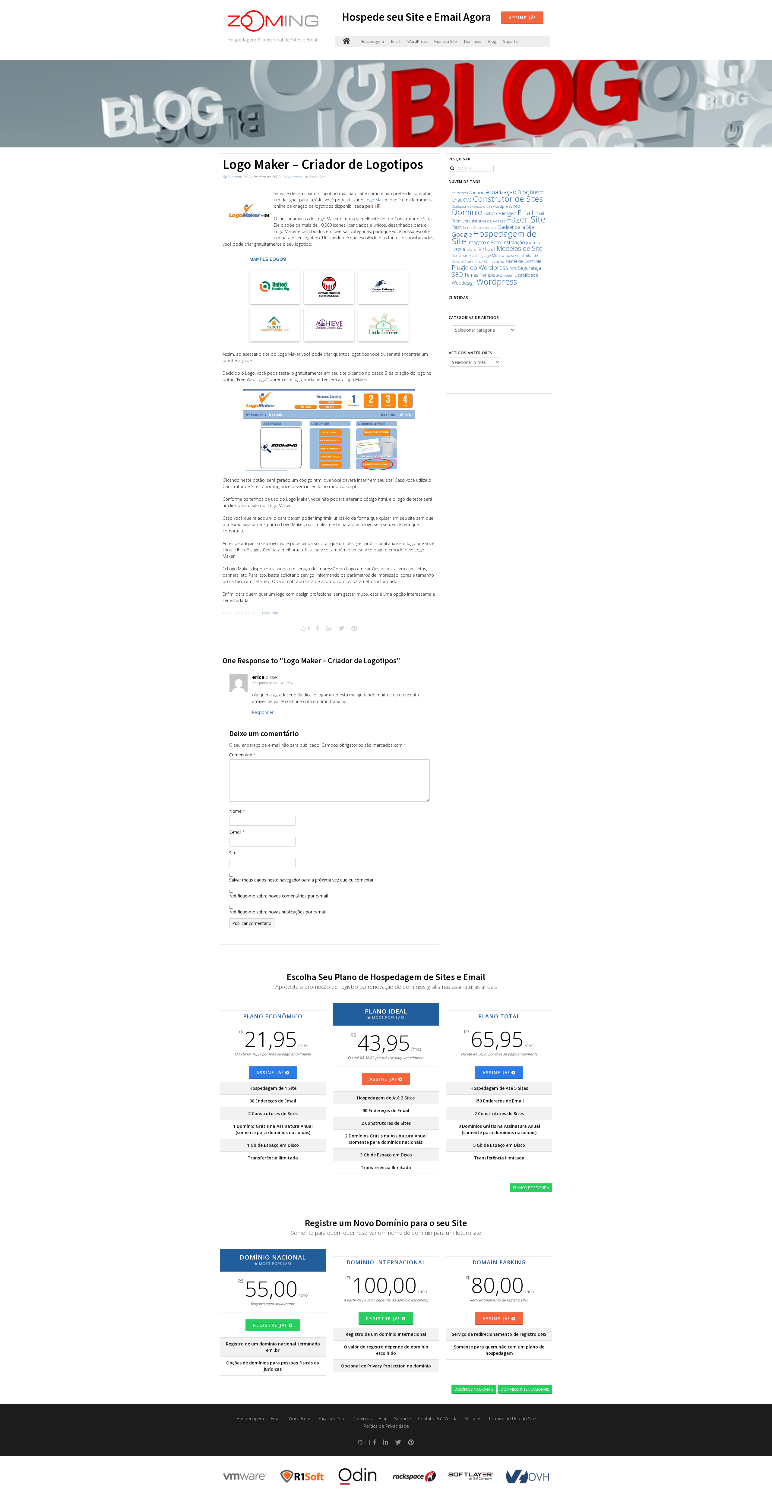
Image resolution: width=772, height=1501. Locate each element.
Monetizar (459, 255)
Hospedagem (372, 41)
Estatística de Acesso (487, 221)
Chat (457, 199)
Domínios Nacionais (473, 1389)
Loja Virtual (480, 249)
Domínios (472, 41)
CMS (467, 200)
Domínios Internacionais (525, 1389)
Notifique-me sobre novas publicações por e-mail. (278, 912)
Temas (471, 275)
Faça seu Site (445, 41)
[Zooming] (346, 41)
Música (498, 255)
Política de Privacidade (386, 1426)
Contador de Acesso (467, 206)
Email (395, 41)
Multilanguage (480, 255)
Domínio (467, 212)
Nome (237, 811)
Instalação (513, 242)
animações (460, 193)
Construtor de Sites (508, 198)
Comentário (242, 755)
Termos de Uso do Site (512, 1418)
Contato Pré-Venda (437, 1418)
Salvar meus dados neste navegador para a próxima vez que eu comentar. (302, 880)
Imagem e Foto (484, 242)
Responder (263, 712)
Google (462, 234)
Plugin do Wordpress (480, 267)
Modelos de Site (520, 248)
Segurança (529, 267)
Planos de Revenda (531, 1187)
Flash (457, 227)
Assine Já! (522, 17)
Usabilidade (526, 275)
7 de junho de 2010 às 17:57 (272, 682)
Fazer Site (316, 176)
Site (232, 853)
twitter (508, 275)
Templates (490, 274)
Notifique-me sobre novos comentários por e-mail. (279, 896)
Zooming (234, 176)
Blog (492, 41)
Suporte (510, 41)
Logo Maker (376, 200)
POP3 (513, 268)
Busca (536, 192)
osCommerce (472, 261)
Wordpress (496, 281)
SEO (457, 274)
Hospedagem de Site (494, 237)
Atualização (501, 192)
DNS (516, 206)
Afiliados (473, 1418)
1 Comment (292, 176)
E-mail (237, 832)
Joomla (533, 242)
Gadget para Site (516, 226)
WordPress (417, 41)
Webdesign (463, 282)
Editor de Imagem (500, 213)
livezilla (458, 249)
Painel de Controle (523, 261)
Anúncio (477, 192)
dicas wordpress (497, 206)
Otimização (494, 261)
